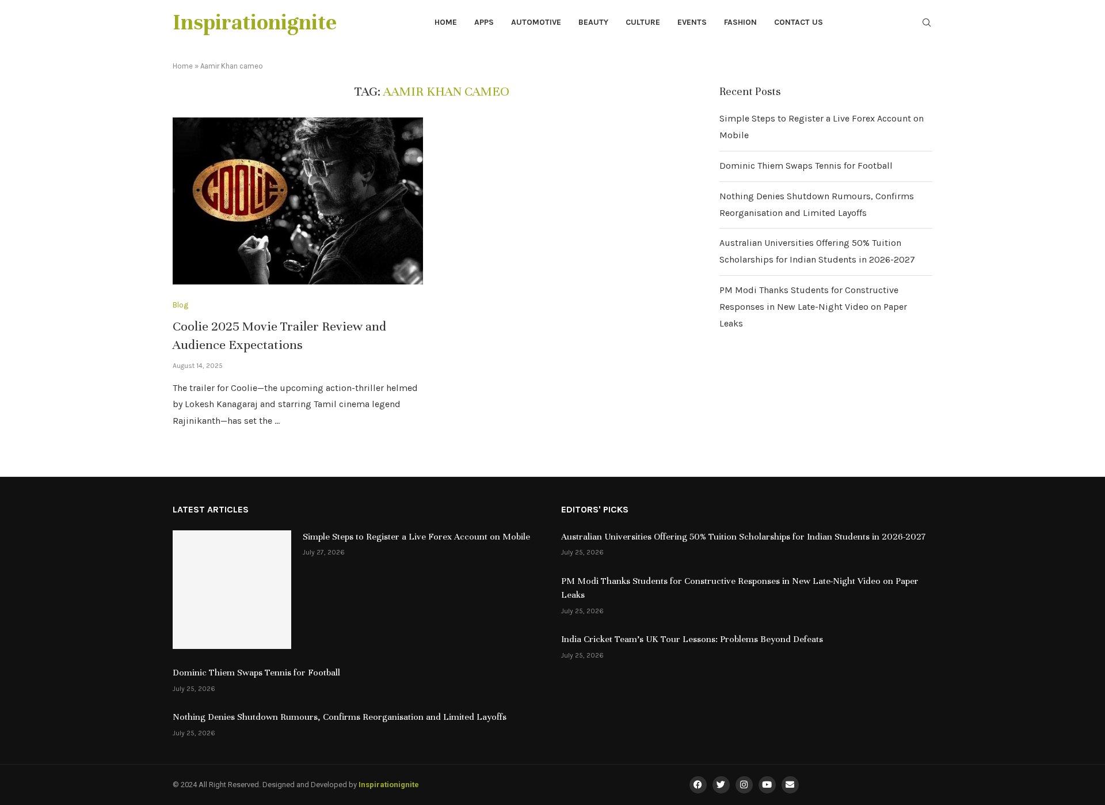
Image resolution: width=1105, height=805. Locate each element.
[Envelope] (790, 784)
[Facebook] (698, 784)
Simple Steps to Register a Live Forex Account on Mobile (416, 536)
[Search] (926, 23)
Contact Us (798, 22)
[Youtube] (767, 784)
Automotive (536, 22)
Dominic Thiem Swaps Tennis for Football (806, 165)
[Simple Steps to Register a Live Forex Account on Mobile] (232, 589)
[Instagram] (744, 784)
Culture (643, 22)
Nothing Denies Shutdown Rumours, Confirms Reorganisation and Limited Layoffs (339, 717)
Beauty (593, 22)
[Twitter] (721, 784)
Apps (484, 22)
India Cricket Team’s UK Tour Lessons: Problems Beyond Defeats (692, 639)
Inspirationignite (389, 784)
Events (692, 22)
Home (446, 22)
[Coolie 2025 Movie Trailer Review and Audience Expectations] (298, 200)
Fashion (740, 22)
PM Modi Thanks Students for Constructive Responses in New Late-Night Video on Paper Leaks (813, 306)
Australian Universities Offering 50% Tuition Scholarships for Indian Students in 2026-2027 (743, 536)
